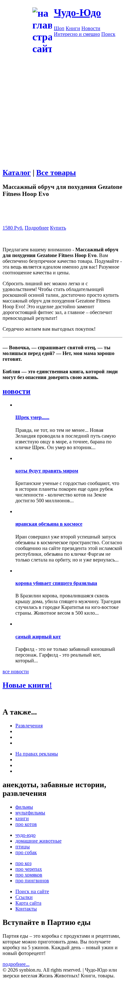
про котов (26, 824)
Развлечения (29, 725)
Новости (90, 28)
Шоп (59, 28)
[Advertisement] (62, 117)
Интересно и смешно (77, 34)
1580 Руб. (13, 228)
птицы (22, 846)
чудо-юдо (25, 835)
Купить (58, 228)
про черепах (28, 869)
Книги (73, 28)
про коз (23, 863)
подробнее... (16, 964)
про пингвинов (32, 880)
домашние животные (38, 841)
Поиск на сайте (32, 891)
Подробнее (37, 228)
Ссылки (24, 897)
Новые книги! (27, 685)
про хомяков (28, 875)
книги (22, 818)
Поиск (108, 34)
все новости (16, 671)
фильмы (24, 807)
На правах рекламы (36, 753)
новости (16, 391)
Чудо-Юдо (77, 12)
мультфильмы (30, 812)
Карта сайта (28, 903)
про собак (26, 852)
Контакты (26, 908)
